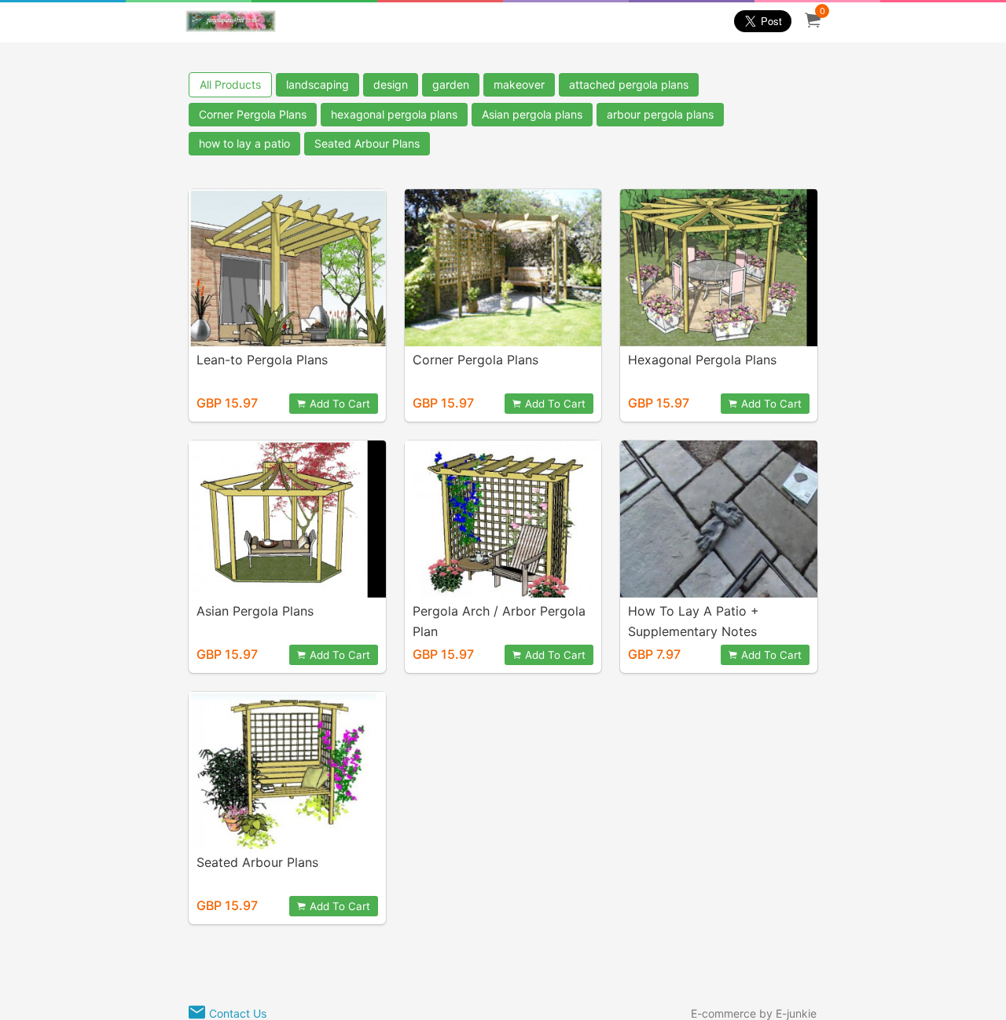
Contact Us (237, 1013)
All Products (230, 84)
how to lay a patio (244, 143)
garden (450, 84)
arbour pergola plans (660, 114)
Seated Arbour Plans (367, 143)
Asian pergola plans (532, 114)
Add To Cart (340, 403)
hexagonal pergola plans (394, 114)
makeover (519, 84)
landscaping (317, 84)
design (390, 84)
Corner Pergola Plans (253, 114)
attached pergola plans (628, 84)
